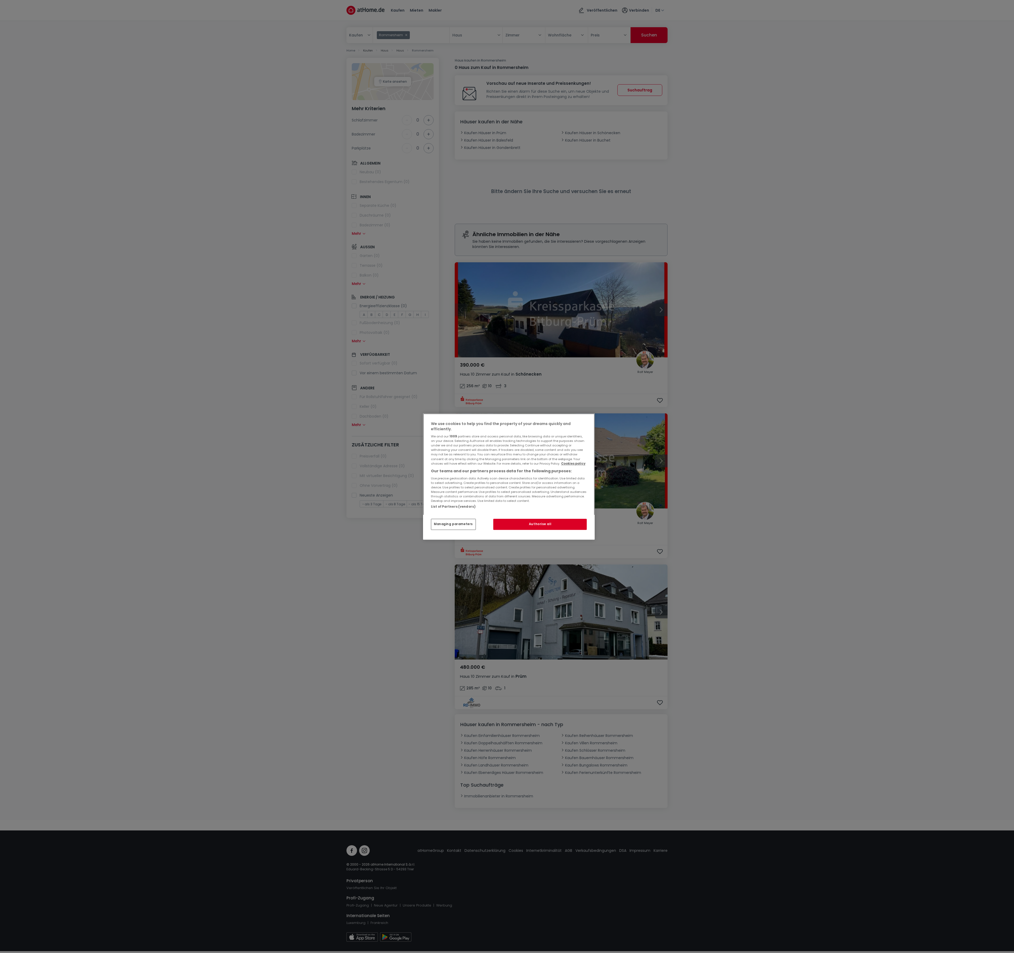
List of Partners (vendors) (453, 506)
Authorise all (540, 524)
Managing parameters (453, 524)
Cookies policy (573, 463)
